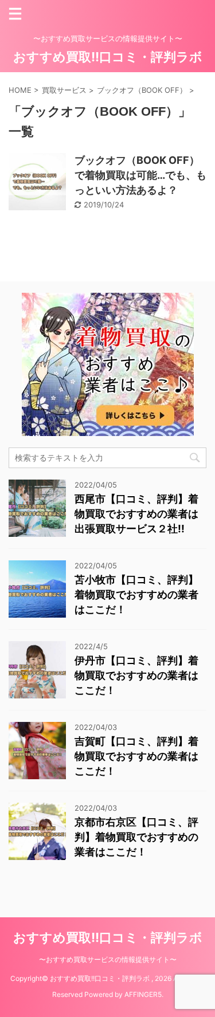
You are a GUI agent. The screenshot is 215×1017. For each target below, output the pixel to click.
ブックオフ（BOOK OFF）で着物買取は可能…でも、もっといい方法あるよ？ (140, 175)
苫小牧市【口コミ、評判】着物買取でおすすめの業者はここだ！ (136, 594)
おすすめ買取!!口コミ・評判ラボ (107, 56)
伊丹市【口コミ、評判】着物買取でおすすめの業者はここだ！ (136, 675)
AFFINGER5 (143, 994)
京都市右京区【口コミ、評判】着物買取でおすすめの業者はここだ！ (136, 837)
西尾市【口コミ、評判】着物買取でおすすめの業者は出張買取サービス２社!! (136, 514)
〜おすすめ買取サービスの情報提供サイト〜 (108, 959)
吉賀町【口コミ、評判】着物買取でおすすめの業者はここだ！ (136, 756)
